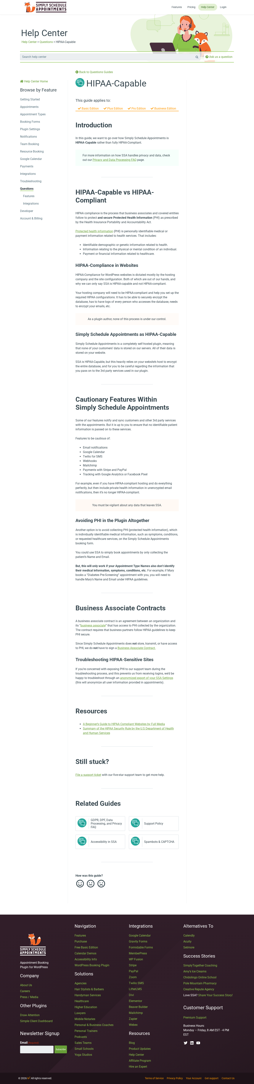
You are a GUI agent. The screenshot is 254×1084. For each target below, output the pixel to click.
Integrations (28, 174)
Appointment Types (33, 114)
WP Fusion (136, 959)
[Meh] (90, 884)
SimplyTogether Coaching (200, 965)
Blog (132, 1043)
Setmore (188, 947)
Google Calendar (31, 159)
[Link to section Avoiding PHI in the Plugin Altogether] (72, 521)
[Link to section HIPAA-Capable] (150, 85)
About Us (26, 985)
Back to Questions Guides (95, 72)
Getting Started (30, 99)
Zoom (133, 977)
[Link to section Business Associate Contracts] (72, 608)
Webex (133, 1025)
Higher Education (86, 1007)
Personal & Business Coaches (94, 1025)
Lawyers (80, 1013)
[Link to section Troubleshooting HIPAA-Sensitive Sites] (72, 660)
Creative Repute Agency (198, 989)
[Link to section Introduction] (72, 125)
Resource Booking (32, 151)
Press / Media (29, 997)
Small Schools (84, 1049)
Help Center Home (35, 81)
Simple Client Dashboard (36, 1021)
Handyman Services (88, 995)
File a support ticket (88, 775)
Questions (46, 42)
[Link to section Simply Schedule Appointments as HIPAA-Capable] (72, 334)
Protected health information (94, 231)
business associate (93, 625)
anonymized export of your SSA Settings (146, 678)
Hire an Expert (138, 1066)
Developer (26, 211)
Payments (26, 166)
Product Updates (140, 1049)
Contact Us (228, 1078)
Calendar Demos (85, 953)
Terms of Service (154, 1078)
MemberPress (138, 953)
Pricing (191, 7)
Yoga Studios (83, 1054)
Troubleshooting (30, 181)
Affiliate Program (140, 1060)
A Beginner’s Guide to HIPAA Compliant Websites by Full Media (124, 724)
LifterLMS (135, 989)
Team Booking (29, 144)
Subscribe (61, 1049)
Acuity (187, 941)
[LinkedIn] (192, 1043)
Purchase (81, 941)
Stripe (132, 965)
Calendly (189, 935)
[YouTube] (198, 1043)
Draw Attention (30, 1015)
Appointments (29, 107)
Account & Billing (31, 218)
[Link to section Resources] (72, 711)
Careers (25, 991)
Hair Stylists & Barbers (89, 989)
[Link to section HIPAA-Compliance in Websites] (72, 265)
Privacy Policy (175, 1078)
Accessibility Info (86, 959)
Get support (211, 1078)
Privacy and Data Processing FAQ (114, 160)
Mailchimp (136, 1013)
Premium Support (194, 1017)
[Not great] (101, 884)
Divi (131, 995)
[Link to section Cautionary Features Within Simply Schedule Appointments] (72, 399)
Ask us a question (220, 57)
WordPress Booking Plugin (92, 965)
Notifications (28, 136)
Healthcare (82, 1001)
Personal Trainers (86, 1031)
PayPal (133, 971)
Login (223, 7)
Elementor (135, 1001)
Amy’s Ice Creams (194, 971)
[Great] (79, 884)
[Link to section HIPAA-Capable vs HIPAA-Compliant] (72, 192)
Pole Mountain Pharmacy (200, 983)
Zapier (133, 1019)
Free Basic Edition (86, 947)
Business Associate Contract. (137, 648)
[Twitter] (185, 1043)
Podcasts (81, 1037)
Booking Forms (30, 121)
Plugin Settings (30, 129)
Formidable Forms (141, 947)
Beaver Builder (138, 1007)
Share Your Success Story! (215, 995)
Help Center (207, 7)
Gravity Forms (138, 941)
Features (177, 7)
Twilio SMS (136, 983)
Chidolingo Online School (199, 977)
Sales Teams (83, 1043)
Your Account (194, 1078)
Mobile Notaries (85, 1019)
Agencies (80, 983)
